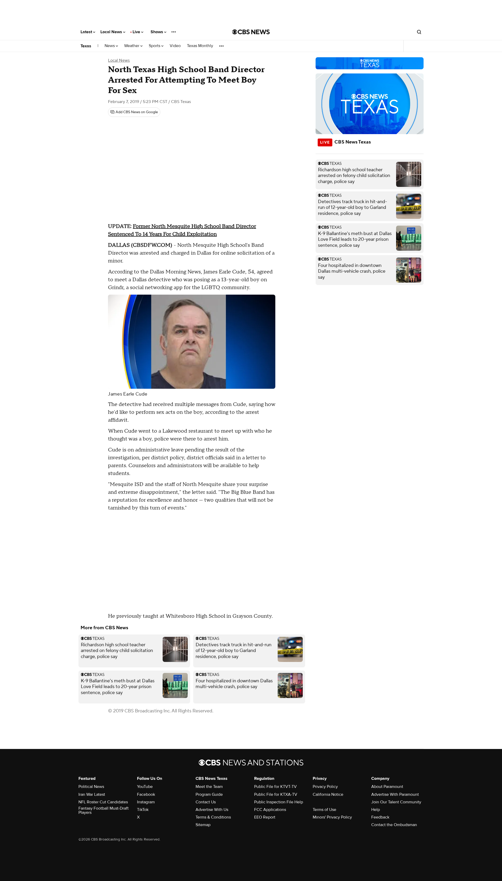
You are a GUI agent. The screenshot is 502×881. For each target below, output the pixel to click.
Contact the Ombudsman (394, 825)
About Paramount (387, 787)
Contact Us (206, 802)
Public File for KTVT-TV (275, 787)
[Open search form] (419, 32)
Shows (157, 32)
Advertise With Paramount (395, 794)
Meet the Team (209, 787)
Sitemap (203, 825)
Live (137, 32)
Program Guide (209, 794)
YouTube (145, 787)
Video (175, 45)
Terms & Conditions (213, 817)
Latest (87, 32)
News (110, 45)
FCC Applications (270, 810)
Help (375, 810)
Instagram (146, 802)
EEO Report (264, 817)
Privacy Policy (325, 787)
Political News (91, 787)
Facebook (146, 794)
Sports (155, 45)
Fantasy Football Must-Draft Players (103, 810)
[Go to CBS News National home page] (251, 32)
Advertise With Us (212, 810)
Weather (132, 45)
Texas (86, 46)
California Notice (328, 794)
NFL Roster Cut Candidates (103, 802)
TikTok (143, 810)
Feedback (380, 817)
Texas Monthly (200, 45)
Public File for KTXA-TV (275, 794)
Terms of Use (324, 810)
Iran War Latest (91, 794)
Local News (111, 32)
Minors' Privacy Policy (332, 817)
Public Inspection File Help (278, 802)
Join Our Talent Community (396, 802)
